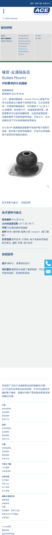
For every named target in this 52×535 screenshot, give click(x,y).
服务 (32, 3)
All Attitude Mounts (24, 43)
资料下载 (38, 3)
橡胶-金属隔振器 (6, 38)
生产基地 (5, 491)
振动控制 (5, 416)
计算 (4, 444)
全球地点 (5, 517)
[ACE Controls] (42, 11)
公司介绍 (5, 476)
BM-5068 (38, 38)
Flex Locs (21, 54)
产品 (4, 405)
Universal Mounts (23, 51)
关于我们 (5, 480)
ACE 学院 (5, 487)
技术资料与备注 (10, 202)
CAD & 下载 (6, 464)
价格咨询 (5, 503)
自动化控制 (6, 408)
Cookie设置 (6, 526)
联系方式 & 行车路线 (10, 514)
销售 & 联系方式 (8, 496)
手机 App (5, 484)
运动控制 (5, 412)
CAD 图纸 (5, 467)
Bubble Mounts (22, 49)
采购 (4, 507)
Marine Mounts (22, 46)
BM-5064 (38, 36)
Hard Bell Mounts (23, 38)
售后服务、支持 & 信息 (11, 510)
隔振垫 (3, 36)
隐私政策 (5, 530)
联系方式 (46, 3)
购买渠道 (5, 500)
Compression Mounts (24, 41)
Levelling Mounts (23, 36)
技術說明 (26, 202)
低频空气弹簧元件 (6, 41)
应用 (4, 425)
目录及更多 (6, 471)
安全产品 (5, 419)
